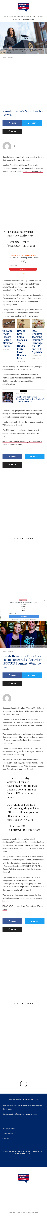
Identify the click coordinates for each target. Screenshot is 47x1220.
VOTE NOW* (24, 616)
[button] (23, 602)
